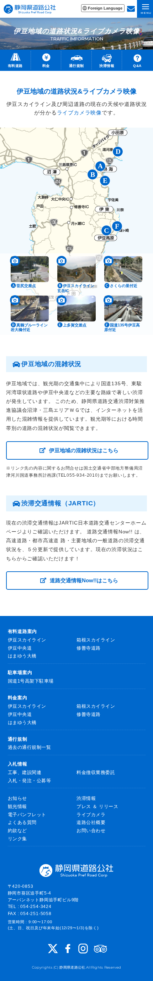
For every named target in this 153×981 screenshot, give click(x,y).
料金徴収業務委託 (95, 772)
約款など (17, 830)
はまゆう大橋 (22, 655)
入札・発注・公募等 (29, 780)
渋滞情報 (86, 798)
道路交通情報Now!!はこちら (84, 580)
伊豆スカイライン (27, 640)
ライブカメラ (90, 814)
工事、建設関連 (25, 772)
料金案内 (17, 697)
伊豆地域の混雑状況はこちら (83, 450)
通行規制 (17, 739)
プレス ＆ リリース (97, 806)
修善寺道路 (88, 648)
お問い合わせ (90, 830)
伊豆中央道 (20, 648)
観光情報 (17, 806)
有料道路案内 (22, 631)
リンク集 (17, 838)
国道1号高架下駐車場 (31, 681)
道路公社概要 (90, 822)
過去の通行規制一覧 (29, 747)
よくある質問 (22, 822)
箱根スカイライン (95, 640)
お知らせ (17, 798)
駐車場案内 (20, 672)
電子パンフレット (27, 814)
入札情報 (17, 764)
